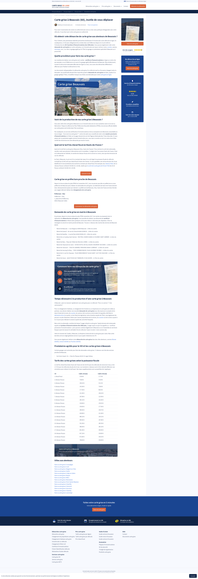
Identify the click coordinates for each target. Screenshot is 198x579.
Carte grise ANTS (57, 562)
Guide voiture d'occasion (106, 534)
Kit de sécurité (103, 547)
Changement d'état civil (59, 544)
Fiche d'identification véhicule (61, 549)
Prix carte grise (61, 15)
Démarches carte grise (92, 6)
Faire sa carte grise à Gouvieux (63, 488)
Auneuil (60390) (64, 341)
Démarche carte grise (58, 534)
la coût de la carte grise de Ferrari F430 (98, 166)
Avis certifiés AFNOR (127, 51)
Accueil (55, 15)
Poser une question (93, 25)
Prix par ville (78, 11)
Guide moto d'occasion (105, 536)
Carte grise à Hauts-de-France (71, 15)
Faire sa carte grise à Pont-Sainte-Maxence (66, 482)
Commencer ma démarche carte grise (86, 206)
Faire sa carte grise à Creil (61, 467)
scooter (109, 47)
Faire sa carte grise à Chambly (62, 490)
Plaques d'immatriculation (107, 544)
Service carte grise (57, 559)
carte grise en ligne (105, 75)
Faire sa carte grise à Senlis (62, 471)
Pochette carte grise (105, 552)
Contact (126, 6)
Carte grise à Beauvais (83, 15)
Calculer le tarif (86, 173)
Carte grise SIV (56, 557)
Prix (106, 6)
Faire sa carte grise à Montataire (63, 480)
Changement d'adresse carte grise (61, 539)
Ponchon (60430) (76, 341)
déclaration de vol (59, 315)
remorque (57, 49)
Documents (117, 6)
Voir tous (133, 51)
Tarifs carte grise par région (83, 534)
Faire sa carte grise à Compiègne (63, 464)
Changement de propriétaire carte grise (63, 536)
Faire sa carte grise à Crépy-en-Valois (64, 473)
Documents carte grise (129, 536)
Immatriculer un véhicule (59, 541)
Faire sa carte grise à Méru (61, 477)
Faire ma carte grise (132, 44)
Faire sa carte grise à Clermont (63, 486)
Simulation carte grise (90, 11)
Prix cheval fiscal (80, 539)
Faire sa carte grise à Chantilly (62, 484)
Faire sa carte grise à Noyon (62, 475)
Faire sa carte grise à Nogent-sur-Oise (65, 469)
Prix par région (68, 11)
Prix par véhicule (56, 11)
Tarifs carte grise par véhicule (83, 536)
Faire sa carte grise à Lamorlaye (63, 493)
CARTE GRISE (60, 5)
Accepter (193, 576)
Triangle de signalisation (106, 549)
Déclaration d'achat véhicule (60, 551)
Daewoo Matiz (109, 164)
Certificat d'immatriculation (60, 546)
